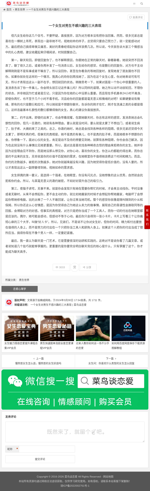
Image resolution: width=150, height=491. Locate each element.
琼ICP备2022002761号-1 (75, 485)
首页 (9, 9)
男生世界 (20, 9)
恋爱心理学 (19, 288)
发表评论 (137, 17)
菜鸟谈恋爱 (71, 476)
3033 (62, 267)
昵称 (12, 449)
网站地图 (107, 476)
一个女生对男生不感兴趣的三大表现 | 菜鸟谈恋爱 (59, 304)
